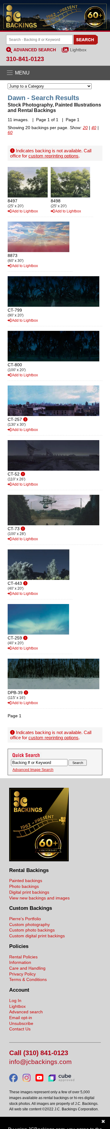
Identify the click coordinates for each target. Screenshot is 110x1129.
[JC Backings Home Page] (39, 859)
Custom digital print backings (37, 935)
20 (85, 127)
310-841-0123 (25, 59)
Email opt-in (20, 1017)
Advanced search (26, 1011)
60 (10, 132)
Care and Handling (27, 968)
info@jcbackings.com (40, 1062)
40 (93, 127)
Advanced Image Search (33, 770)
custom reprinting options (53, 155)
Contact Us (20, 1028)
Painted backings (25, 880)
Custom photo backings (32, 930)
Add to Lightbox (24, 211)
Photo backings (24, 886)
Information (20, 962)
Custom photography (29, 924)
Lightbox (78, 49)
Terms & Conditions (28, 979)
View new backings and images (39, 898)
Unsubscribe (21, 1023)
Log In (15, 1000)
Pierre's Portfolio (25, 918)
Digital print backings (29, 892)
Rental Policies (23, 956)
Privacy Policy (22, 974)
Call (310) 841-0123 (38, 1053)
